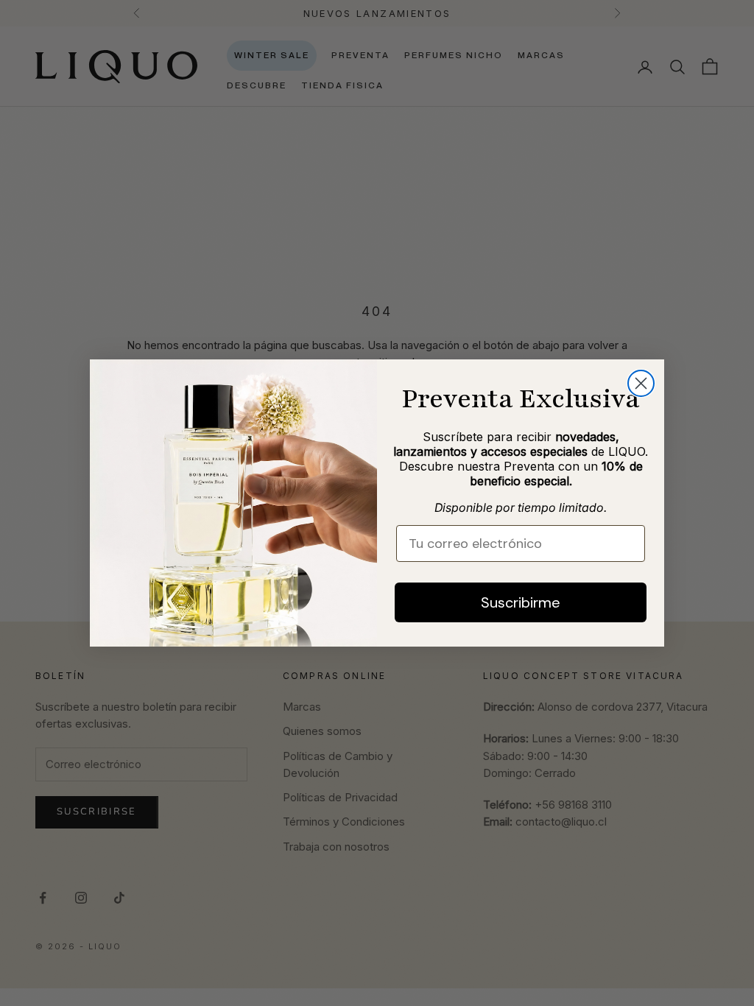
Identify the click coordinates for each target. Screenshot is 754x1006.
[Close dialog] (641, 383)
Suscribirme (520, 602)
